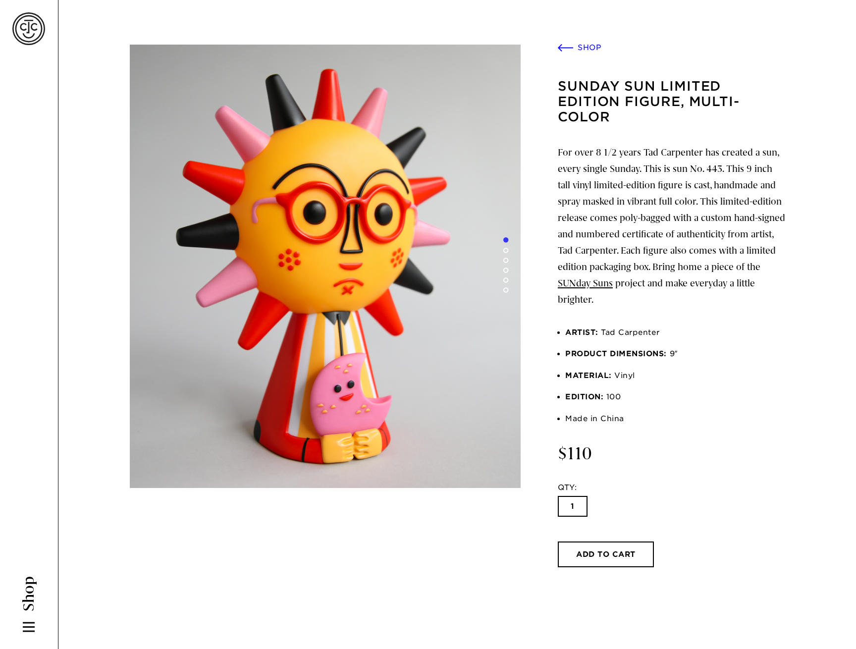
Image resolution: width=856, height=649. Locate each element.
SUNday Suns (585, 283)
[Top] (828, 611)
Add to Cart (606, 554)
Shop (589, 47)
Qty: (567, 487)
